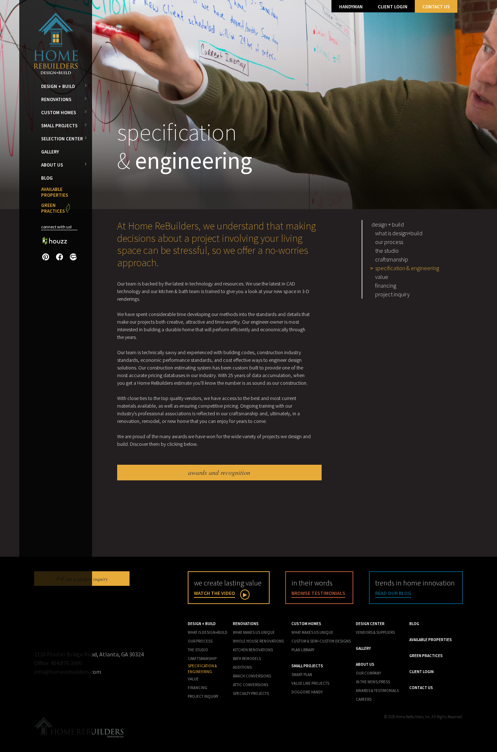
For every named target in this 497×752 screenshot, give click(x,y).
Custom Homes (58, 112)
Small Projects (59, 126)
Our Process (389, 241)
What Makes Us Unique (254, 632)
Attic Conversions (250, 684)
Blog (47, 178)
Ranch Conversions (252, 676)
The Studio (387, 250)
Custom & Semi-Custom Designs (321, 641)
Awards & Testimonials (377, 690)
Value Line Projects (310, 683)
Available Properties (54, 192)
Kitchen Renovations (253, 649)
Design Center (370, 623)
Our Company (368, 673)
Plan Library (302, 649)
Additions (242, 667)
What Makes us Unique (312, 632)
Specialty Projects (251, 693)
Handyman (351, 7)
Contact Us (436, 7)
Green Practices (53, 208)
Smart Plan (301, 674)
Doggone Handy (307, 692)
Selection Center (62, 139)
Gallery (50, 152)
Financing (385, 285)
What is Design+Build (398, 233)
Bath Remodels (247, 658)
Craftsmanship (391, 259)
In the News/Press (373, 681)
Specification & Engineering (407, 268)
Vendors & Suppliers (375, 632)
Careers (363, 699)
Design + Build (58, 86)
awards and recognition (219, 472)
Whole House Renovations (258, 641)
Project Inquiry (392, 294)
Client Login (392, 7)
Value (381, 276)
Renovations (56, 99)
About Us (52, 165)
